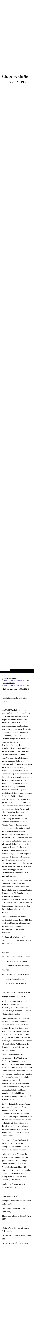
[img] (17, 340)
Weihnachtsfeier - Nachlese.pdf (13, 680)
